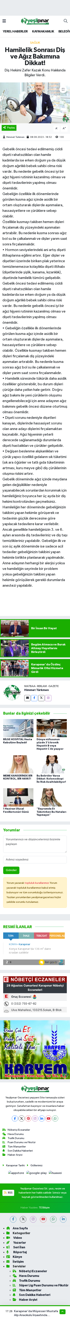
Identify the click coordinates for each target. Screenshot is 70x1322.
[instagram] (33, 1219)
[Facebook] (34, 698)
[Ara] (66, 21)
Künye (17, 1256)
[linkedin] (63, 1219)
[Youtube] (48, 1118)
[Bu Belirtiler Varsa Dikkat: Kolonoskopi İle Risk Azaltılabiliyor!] (52, 764)
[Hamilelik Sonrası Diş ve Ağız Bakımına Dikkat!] (35, 102)
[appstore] (16, 1173)
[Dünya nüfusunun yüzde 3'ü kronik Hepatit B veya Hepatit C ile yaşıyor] (52, 728)
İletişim (18, 1261)
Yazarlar (19, 1242)
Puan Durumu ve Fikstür (22, 1142)
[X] (21, 1118)
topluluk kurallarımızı (37, 883)
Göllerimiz (36, 1165)
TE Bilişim (44, 1207)
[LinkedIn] (42, 1118)
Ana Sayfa (20, 1228)
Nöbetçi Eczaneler (19, 1129)
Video (17, 1237)
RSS (10, 1192)
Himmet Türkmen (15, 137)
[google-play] (36, 1173)
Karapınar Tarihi (15, 1165)
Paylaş (11, 127)
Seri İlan (19, 1247)
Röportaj (20, 1252)
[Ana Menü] (4, 21)
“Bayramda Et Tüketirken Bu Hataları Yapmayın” (51, 811)
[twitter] (23, 1219)
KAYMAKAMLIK (43, 31)
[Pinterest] (28, 1118)
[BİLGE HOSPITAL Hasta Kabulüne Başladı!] (18, 728)
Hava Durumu (16, 1134)
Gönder (11, 870)
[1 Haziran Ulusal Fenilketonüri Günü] (18, 797)
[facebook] (13, 1219)
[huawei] (55, 1173)
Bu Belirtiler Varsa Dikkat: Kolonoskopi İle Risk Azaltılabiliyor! (51, 778)
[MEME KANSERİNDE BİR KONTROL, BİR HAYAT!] (18, 764)
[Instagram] (48, 698)
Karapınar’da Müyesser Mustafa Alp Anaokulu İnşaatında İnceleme (36, 1315)
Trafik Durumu (16, 1138)
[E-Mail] (27, 698)
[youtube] (43, 1219)
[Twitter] (41, 698)
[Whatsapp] (55, 1118)
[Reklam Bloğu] (35, 1049)
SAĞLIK (35, 42)
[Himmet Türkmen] (12, 692)
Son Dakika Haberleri (20, 1150)
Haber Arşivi (15, 1154)
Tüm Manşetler (17, 1146)
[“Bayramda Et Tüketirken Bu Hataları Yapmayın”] (52, 797)
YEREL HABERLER (15, 31)
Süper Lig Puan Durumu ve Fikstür (44, 1285)
